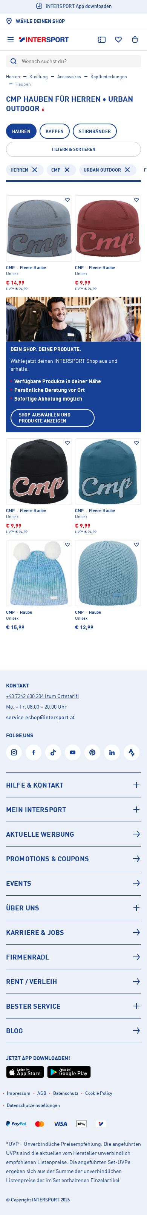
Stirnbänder (94, 131)
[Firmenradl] (73, 957)
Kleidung (38, 76)
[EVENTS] (73, 883)
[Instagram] (14, 752)
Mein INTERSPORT (36, 809)
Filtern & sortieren (73, 149)
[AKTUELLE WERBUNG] (73, 834)
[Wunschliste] (118, 39)
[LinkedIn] (112, 752)
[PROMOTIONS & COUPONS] (73, 859)
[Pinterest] (92, 752)
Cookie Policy (98, 1093)
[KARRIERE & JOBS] (73, 932)
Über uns (22, 908)
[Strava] (131, 752)
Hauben (21, 131)
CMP (56, 170)
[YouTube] (73, 752)
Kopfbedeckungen (108, 76)
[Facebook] (33, 752)
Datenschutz (65, 1093)
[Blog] (73, 1030)
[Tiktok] (53, 752)
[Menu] (10, 39)
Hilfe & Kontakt (34, 785)
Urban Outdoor (102, 170)
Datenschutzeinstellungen (33, 1105)
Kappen (55, 131)
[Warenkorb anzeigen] (134, 39)
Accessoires (69, 76)
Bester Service (33, 1006)
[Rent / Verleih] (73, 981)
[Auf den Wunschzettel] (67, 199)
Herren (13, 76)
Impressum (19, 1093)
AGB (41, 1093)
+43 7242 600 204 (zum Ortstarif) (42, 696)
